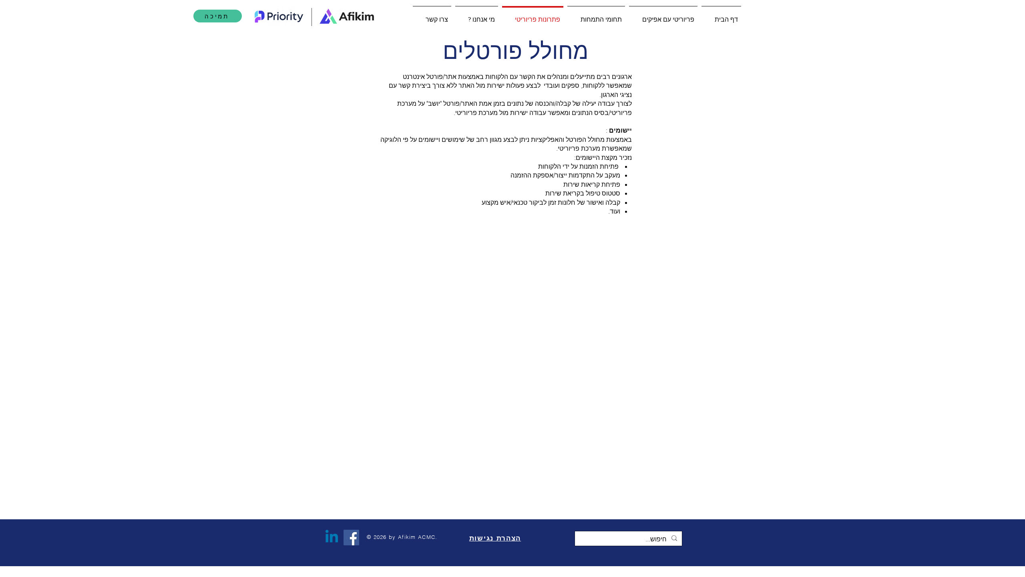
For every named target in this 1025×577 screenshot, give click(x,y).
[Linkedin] (332, 537)
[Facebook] (351, 537)
